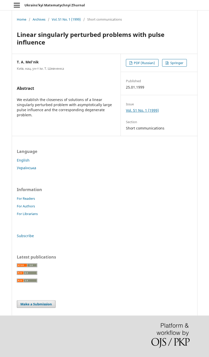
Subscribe (25, 235)
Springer (176, 63)
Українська (26, 167)
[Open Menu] (17, 5)
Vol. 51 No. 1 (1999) (66, 19)
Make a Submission (36, 304)
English (23, 160)
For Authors (26, 206)
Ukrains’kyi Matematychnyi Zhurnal (54, 5)
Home (21, 19)
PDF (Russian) (144, 63)
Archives (39, 19)
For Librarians (27, 213)
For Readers (26, 198)
